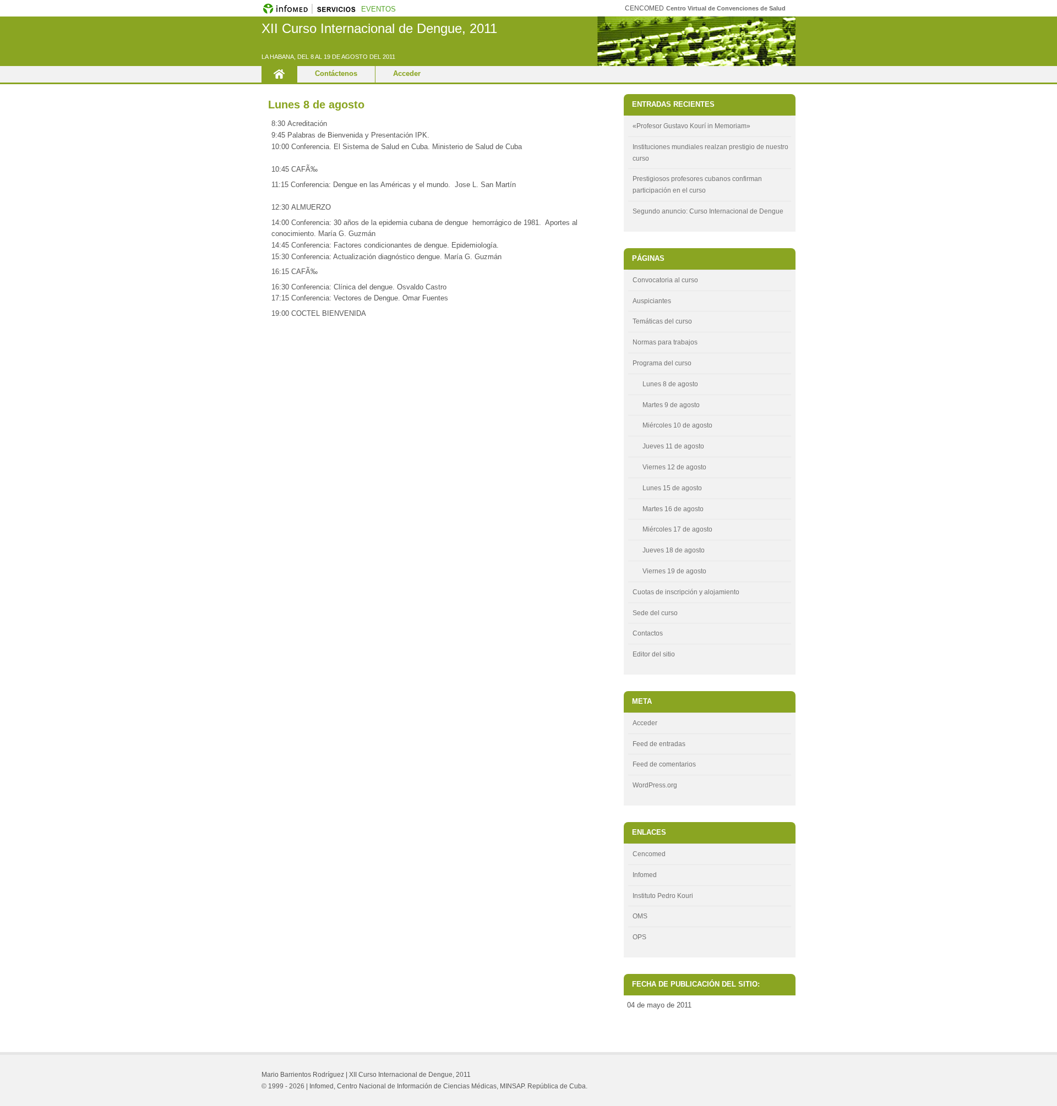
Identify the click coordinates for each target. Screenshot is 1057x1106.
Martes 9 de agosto (671, 405)
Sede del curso (655, 613)
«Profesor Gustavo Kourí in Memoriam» (691, 126)
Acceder (407, 73)
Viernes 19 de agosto (674, 571)
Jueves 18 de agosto (673, 550)
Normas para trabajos (665, 342)
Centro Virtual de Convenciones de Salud (726, 8)
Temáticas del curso (662, 321)
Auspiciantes (652, 301)
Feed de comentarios (664, 764)
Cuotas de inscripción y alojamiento (686, 592)
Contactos (648, 633)
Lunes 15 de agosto (672, 488)
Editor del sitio (654, 654)
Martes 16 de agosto (673, 509)
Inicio (279, 74)
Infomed (645, 875)
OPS (639, 937)
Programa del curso (662, 363)
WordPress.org (655, 785)
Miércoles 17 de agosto (677, 529)
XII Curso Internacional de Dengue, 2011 (379, 28)
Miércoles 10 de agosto (677, 425)
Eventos (378, 9)
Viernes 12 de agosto (674, 467)
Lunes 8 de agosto (316, 104)
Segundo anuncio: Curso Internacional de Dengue (708, 211)
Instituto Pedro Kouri (663, 896)
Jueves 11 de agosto (673, 446)
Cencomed (649, 854)
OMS (640, 916)
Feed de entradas (659, 744)
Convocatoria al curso (665, 280)
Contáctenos (336, 73)
